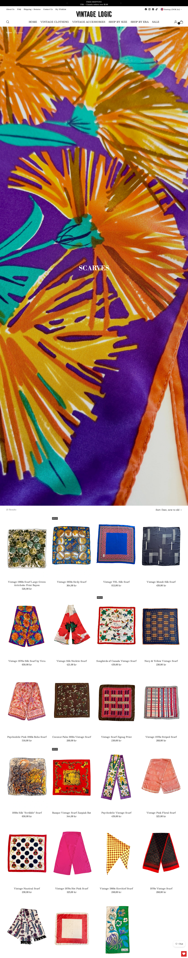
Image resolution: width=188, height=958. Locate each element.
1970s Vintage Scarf (161, 888)
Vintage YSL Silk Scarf (116, 582)
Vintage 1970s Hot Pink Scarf (71, 888)
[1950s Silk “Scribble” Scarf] (26, 778)
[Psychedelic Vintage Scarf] (116, 778)
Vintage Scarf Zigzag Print (116, 737)
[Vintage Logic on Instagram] (149, 9)
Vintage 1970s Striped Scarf (161, 737)
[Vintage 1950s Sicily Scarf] (71, 547)
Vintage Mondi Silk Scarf (161, 582)
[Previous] (67, 3)
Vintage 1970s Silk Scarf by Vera (26, 661)
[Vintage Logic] (94, 14)
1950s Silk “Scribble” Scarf (27, 813)
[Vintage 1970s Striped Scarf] (161, 702)
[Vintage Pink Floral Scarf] (161, 778)
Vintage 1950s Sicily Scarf (71, 582)
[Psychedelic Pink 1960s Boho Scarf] (26, 702)
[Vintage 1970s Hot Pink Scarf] (71, 854)
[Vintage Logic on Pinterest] (153, 9)
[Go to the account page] (174, 22)
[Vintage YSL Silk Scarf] (116, 547)
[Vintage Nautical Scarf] (26, 854)
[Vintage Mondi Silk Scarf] (161, 547)
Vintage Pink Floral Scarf (161, 813)
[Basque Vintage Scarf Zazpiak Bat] (71, 778)
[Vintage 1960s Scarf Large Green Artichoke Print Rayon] (26, 547)
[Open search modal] (7, 22)
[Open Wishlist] (184, 954)
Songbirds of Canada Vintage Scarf (116, 661)
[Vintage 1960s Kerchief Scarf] (116, 854)
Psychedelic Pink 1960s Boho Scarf (27, 737)
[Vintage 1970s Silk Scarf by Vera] (26, 626)
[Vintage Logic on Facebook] (146, 9)
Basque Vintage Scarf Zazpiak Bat (71, 813)
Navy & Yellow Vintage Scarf (161, 661)
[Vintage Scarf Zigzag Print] (116, 702)
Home (9, 32)
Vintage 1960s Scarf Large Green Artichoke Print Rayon (27, 583)
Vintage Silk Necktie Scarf (72, 661)
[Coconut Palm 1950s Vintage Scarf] (71, 702)
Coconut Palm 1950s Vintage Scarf (71, 737)
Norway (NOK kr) (172, 9)
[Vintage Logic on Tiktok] (156, 9)
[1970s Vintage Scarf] (161, 854)
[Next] (121, 3)
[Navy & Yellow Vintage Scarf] (161, 626)
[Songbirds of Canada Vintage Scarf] (116, 626)
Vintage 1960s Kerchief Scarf (116, 888)
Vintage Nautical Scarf (27, 888)
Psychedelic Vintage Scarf (116, 813)
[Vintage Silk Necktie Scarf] (71, 626)
